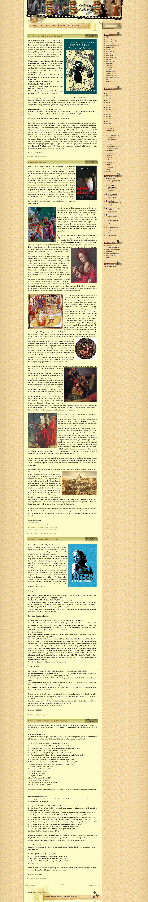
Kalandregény (109, 57)
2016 (107, 114)
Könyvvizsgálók (112, 194)
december (110, 128)
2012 (107, 123)
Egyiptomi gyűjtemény (74, 25)
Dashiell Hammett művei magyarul (43, 539)
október (109, 133)
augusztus (110, 153)
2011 (107, 126)
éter (45, 169)
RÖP (107, 69)
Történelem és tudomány (40, 533)
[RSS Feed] (33, 18)
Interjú (107, 53)
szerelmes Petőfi (110, 75)
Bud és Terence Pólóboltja (112, 253)
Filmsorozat (109, 51)
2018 (107, 109)
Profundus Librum (113, 220)
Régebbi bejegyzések (94, 885)
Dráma (107, 39)
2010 (107, 171)
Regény (108, 67)
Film (107, 49)
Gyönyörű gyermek (112, 216)
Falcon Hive (74, 896)
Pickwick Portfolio (113, 227)
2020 (107, 105)
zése (59, 185)
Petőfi (107, 63)
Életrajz (108, 43)
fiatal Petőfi (108, 47)
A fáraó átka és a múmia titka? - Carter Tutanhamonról (42, 527)
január (109, 169)
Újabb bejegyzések (30, 885)
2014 (107, 119)
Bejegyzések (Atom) (39, 892)
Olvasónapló (111, 201)
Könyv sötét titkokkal (37, 162)
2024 (107, 95)
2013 (107, 121)
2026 (107, 91)
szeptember (110, 150)
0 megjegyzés (52, 533)
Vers (107, 81)
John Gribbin (73, 444)
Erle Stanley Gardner (111, 45)
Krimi (107, 59)
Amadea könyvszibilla (114, 215)
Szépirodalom (109, 73)
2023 (107, 98)
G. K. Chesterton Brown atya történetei (45, 36)
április (109, 162)
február (109, 167)
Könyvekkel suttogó (113, 208)
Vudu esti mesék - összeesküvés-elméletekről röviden (42, 529)
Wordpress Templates (56, 896)
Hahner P (40, 169)
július (108, 155)
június (109, 157)
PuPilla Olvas (111, 178)
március (109, 164)
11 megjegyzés (43, 156)
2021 (107, 102)
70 (106, 37)
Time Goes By (112, 235)
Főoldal (35, 25)
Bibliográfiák (61, 25)
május (109, 160)
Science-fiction (109, 71)
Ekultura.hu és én (51, 25)
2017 (107, 112)
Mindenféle (108, 61)
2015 (107, 116)
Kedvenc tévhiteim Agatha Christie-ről (38, 525)
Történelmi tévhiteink (33, 522)
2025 (107, 93)
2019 (107, 107)
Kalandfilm (108, 55)
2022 (107, 100)
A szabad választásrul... (114, 229)
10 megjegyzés (43, 878)
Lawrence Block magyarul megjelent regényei (47, 721)
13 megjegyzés (43, 714)
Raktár (41, 25)
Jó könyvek (111, 232)
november (110, 130)
